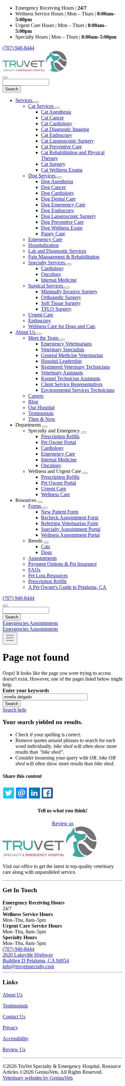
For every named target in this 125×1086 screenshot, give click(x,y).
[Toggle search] (5, 606)
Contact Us (14, 1016)
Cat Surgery (53, 164)
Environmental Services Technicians (77, 390)
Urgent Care (40, 314)
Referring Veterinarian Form (69, 523)
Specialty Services (47, 262)
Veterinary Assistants (62, 372)
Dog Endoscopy (57, 210)
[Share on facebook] (47, 793)
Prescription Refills (60, 436)
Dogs (46, 552)
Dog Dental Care (58, 199)
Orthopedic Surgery (61, 297)
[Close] (5, 78)
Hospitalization (43, 245)
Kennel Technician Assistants (70, 378)
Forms (35, 506)
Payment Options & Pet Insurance (62, 564)
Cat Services (41, 106)
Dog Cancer (53, 187)
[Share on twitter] (8, 793)
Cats (45, 546)
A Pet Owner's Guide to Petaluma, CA (67, 587)
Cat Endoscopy (56, 135)
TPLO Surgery (56, 309)
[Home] (35, 70)
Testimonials (41, 413)
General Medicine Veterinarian (72, 355)
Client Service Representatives (72, 384)
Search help (14, 710)
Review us (62, 823)
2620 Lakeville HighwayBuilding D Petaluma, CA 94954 (36, 957)
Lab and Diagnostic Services (57, 251)
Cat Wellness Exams (61, 170)
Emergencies (16, 623)
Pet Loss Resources (48, 575)
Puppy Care (53, 233)
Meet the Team (44, 338)
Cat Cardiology (56, 123)
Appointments (42, 558)
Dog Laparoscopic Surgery (68, 216)
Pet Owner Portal (58, 442)
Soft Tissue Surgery (61, 303)
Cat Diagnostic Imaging (65, 129)
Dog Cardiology (57, 193)
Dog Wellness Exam (61, 228)
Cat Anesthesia (56, 112)
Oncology (51, 274)
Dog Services (42, 175)
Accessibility (16, 1038)
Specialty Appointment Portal (70, 529)
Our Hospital (41, 407)
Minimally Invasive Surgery (69, 291)
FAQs (34, 569)
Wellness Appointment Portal (70, 535)
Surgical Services (46, 285)
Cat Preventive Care (61, 146)
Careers (36, 396)
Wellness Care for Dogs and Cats (61, 326)
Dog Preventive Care (62, 222)
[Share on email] (21, 793)
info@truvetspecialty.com (28, 966)
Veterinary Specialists (62, 349)
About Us (26, 332)
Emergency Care (45, 239)
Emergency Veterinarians (66, 343)
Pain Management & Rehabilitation (63, 257)
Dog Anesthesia (57, 181)
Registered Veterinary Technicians (75, 367)
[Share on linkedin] (34, 793)
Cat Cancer (52, 117)
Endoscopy (39, 320)
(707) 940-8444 (18, 48)
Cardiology (52, 268)
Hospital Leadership (61, 361)
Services (24, 100)
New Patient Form (59, 512)
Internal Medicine (59, 280)
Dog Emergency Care (63, 204)
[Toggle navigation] (10, 638)
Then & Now (41, 419)
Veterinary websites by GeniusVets (38, 1078)
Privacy (10, 1027)
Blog (33, 401)
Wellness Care (55, 494)
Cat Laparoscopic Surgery (67, 141)
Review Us (14, 1049)
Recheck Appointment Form (69, 517)
